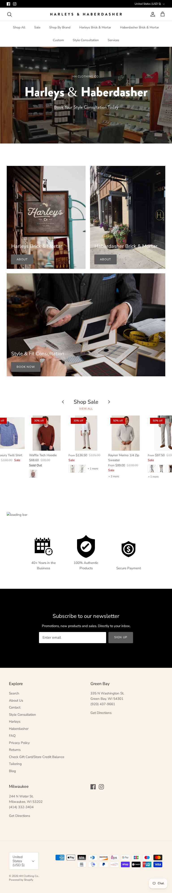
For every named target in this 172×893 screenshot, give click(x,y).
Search (14, 693)
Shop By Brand (59, 27)
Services (113, 40)
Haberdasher (18, 728)
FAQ (12, 735)
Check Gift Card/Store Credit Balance (36, 757)
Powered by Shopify (21, 880)
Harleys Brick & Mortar (95, 27)
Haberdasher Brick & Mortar (139, 27)
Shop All (19, 27)
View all (86, 408)
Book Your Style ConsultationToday (86, 107)
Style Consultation (86, 40)
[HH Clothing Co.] (86, 14)
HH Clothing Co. (29, 876)
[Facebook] (8, 4)
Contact (14, 707)
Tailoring (15, 764)
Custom (58, 40)
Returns (15, 749)
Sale (37, 27)
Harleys (14, 721)
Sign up (120, 637)
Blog (12, 771)
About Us (16, 700)
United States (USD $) (148, 4)
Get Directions (101, 713)
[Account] (151, 14)
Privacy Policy (19, 743)
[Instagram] (14, 4)
